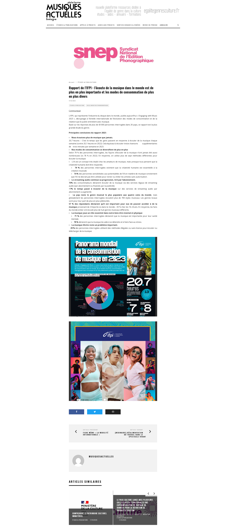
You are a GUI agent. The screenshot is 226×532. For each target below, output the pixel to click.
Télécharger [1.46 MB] (79, 315)
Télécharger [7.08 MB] (79, 400)
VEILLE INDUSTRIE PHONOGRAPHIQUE (97, 105)
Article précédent (90, 430)
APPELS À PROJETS (88, 25)
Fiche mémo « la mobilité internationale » (95, 434)
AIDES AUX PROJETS (106, 25)
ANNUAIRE (164, 25)
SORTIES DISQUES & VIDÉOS (128, 25)
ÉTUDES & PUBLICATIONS (67, 25)
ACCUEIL (50, 25)
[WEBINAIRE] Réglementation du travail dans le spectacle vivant (130, 435)
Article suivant (136, 430)
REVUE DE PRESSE (150, 25)
